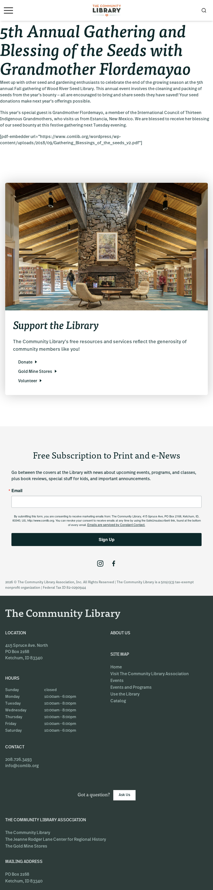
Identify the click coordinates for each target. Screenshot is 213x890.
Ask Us (124, 795)
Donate (25, 362)
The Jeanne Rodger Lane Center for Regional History (55, 840)
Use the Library (124, 694)
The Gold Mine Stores (26, 846)
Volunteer (27, 381)
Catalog (118, 701)
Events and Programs (131, 688)
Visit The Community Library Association (149, 674)
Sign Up (107, 539)
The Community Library (27, 833)
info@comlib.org (22, 766)
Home (116, 667)
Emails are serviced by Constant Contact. (116, 524)
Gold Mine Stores (35, 372)
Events (117, 681)
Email (16, 490)
